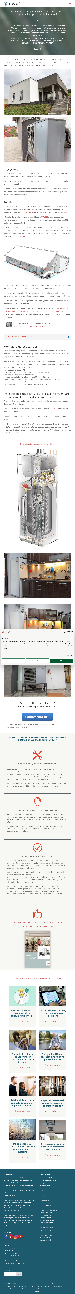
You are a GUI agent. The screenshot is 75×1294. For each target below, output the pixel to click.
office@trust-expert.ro (16, 1263)
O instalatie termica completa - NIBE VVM (37, 444)
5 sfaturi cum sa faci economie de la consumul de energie (22, 1013)
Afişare (67, 655)
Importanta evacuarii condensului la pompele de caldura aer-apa (53, 1103)
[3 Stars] (45, 724)
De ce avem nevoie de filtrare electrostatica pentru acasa (53, 1146)
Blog (41, 1188)
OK (61, 661)
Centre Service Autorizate (49, 1210)
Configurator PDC (46, 1178)
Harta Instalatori (45, 1215)
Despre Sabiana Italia (47, 1223)
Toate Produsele (45, 1185)
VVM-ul (54, 409)
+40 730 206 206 (11, 1261)
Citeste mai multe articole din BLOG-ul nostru (38, 978)
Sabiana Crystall (45, 1240)
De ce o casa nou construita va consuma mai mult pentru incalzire (22, 1147)
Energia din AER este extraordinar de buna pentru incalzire (52, 1057)
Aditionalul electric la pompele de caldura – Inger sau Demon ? (22, 1103)
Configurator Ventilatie (48, 1180)
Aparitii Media (45, 1200)
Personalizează (36, 661)
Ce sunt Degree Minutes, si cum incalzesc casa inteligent (52, 1013)
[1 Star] (41, 724)
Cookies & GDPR (45, 1205)
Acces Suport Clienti (47, 1228)
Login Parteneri (45, 1230)
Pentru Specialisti (46, 1213)
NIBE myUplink (45, 1238)
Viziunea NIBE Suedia (47, 1220)
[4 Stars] (47, 724)
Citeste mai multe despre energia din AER (29, 326)
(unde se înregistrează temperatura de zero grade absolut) (37, 311)
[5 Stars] (49, 724)
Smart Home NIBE (46, 1235)
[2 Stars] (43, 724)
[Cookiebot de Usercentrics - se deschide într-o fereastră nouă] (65, 632)
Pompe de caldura (46, 1183)
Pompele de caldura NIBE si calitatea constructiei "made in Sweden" (22, 1058)
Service (42, 1193)
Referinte (43, 1190)
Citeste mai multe (22, 1021)
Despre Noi (44, 1198)
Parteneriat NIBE (45, 1218)
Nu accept (14, 661)
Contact (42, 1195)
